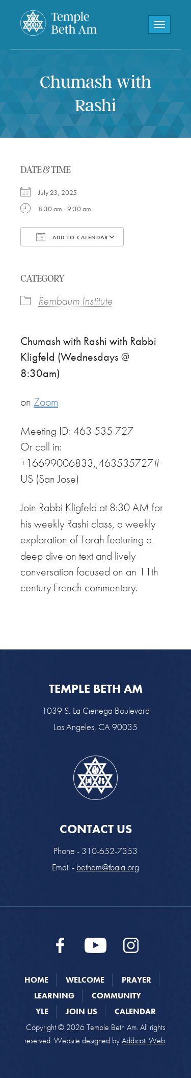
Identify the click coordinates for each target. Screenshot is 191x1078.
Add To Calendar (79, 237)
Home (36, 979)
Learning (54, 995)
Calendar (135, 1011)
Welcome (85, 979)
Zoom (46, 401)
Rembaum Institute (75, 300)
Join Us (81, 1011)
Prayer (136, 979)
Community (116, 995)
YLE (42, 1011)
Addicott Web (143, 1040)
